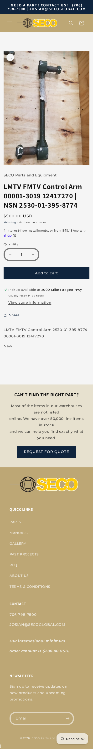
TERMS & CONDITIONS (30, 586)
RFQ (13, 565)
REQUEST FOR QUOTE (46, 451)
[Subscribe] (67, 718)
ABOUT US (19, 576)
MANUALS (19, 533)
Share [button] (14, 315)
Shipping (10, 222)
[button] (9, 23)
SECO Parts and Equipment (52, 738)
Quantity (11, 244)
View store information (29, 302)
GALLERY (18, 543)
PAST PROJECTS (24, 554)
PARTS (15, 522)
